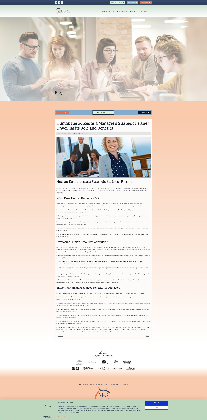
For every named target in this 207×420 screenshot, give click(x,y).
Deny (156, 407)
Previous (60, 336)
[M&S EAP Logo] (62, 8)
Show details (61, 416)
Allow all (156, 402)
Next (147, 336)
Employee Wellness (82, 133)
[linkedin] (59, 2)
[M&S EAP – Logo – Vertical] (103, 387)
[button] (151, 11)
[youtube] (56, 2)
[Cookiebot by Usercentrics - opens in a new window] (47, 417)
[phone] (62, 2)
